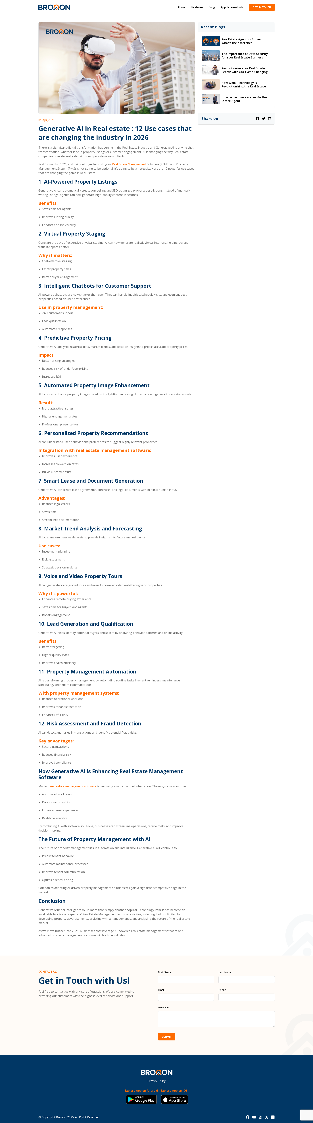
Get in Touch (262, 7)
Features (197, 7)
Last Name (224, 972)
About (182, 7)
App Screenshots (231, 7)
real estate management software (73, 786)
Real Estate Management (129, 164)
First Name (164, 972)
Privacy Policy (156, 1081)
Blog (212, 7)
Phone (222, 990)
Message (163, 1007)
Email (161, 990)
